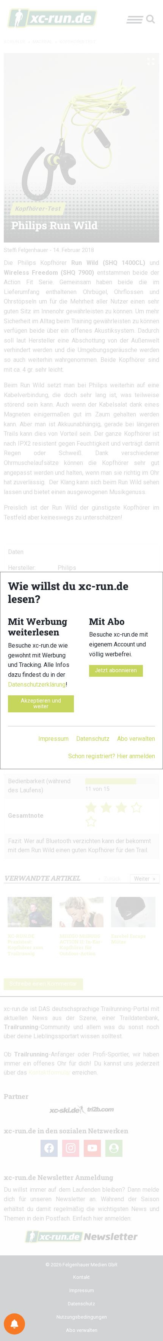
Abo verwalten (136, 738)
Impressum (53, 738)
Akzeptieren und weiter (41, 703)
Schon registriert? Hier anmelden (111, 756)
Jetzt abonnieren (116, 670)
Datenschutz (93, 738)
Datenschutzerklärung (37, 684)
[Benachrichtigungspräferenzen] (14, 1324)
